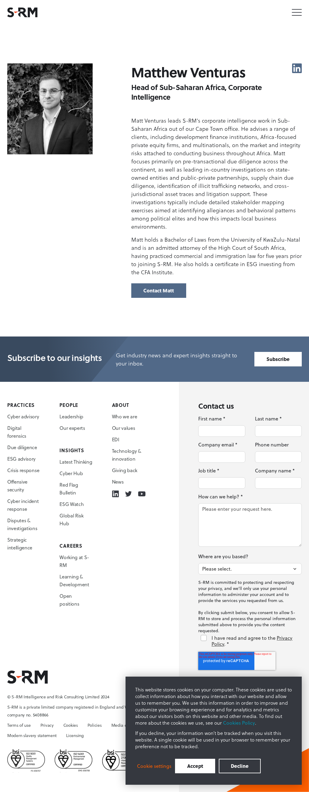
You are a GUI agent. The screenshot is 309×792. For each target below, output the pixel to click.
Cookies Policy (239, 723)
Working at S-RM (74, 561)
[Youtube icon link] (141, 494)
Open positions (69, 600)
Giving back (124, 470)
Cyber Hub (71, 473)
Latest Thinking (75, 462)
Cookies (70, 725)
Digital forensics (16, 432)
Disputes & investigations (22, 524)
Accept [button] (195, 765)
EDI (115, 439)
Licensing (75, 735)
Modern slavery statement (31, 735)
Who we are (124, 416)
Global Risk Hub (71, 519)
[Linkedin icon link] (297, 68)
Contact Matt (158, 290)
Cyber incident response (23, 505)
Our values (123, 428)
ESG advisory (21, 459)
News (118, 481)
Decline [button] (240, 765)
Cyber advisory (23, 416)
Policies (95, 725)
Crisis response (23, 470)
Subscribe (278, 359)
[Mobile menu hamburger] (297, 12)
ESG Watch (71, 504)
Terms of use (19, 725)
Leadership (71, 416)
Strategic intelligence (19, 543)
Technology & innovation (126, 455)
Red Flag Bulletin (68, 488)
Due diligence (22, 447)
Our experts (72, 428)
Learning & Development (74, 580)
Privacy (47, 725)
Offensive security (17, 485)
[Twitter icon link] (128, 494)
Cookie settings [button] (154, 766)
